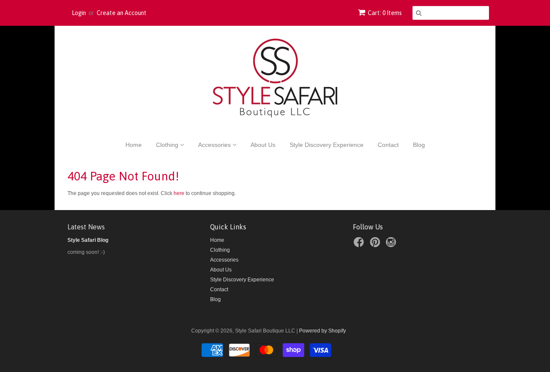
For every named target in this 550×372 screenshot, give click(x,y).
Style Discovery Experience (327, 144)
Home (133, 144)
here (179, 193)
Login (79, 12)
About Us (263, 144)
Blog (419, 144)
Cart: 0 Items (385, 12)
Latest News (86, 227)
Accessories (215, 144)
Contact (388, 144)
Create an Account (122, 12)
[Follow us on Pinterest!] (376, 245)
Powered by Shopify (322, 331)
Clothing (168, 144)
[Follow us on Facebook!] (360, 245)
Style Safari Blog (87, 240)
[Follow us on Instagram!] (392, 245)
